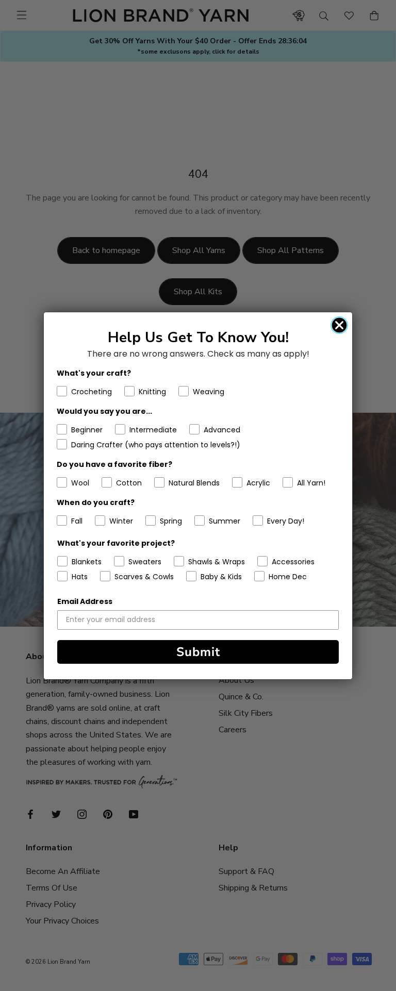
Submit (198, 652)
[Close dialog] (339, 325)
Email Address (84, 601)
